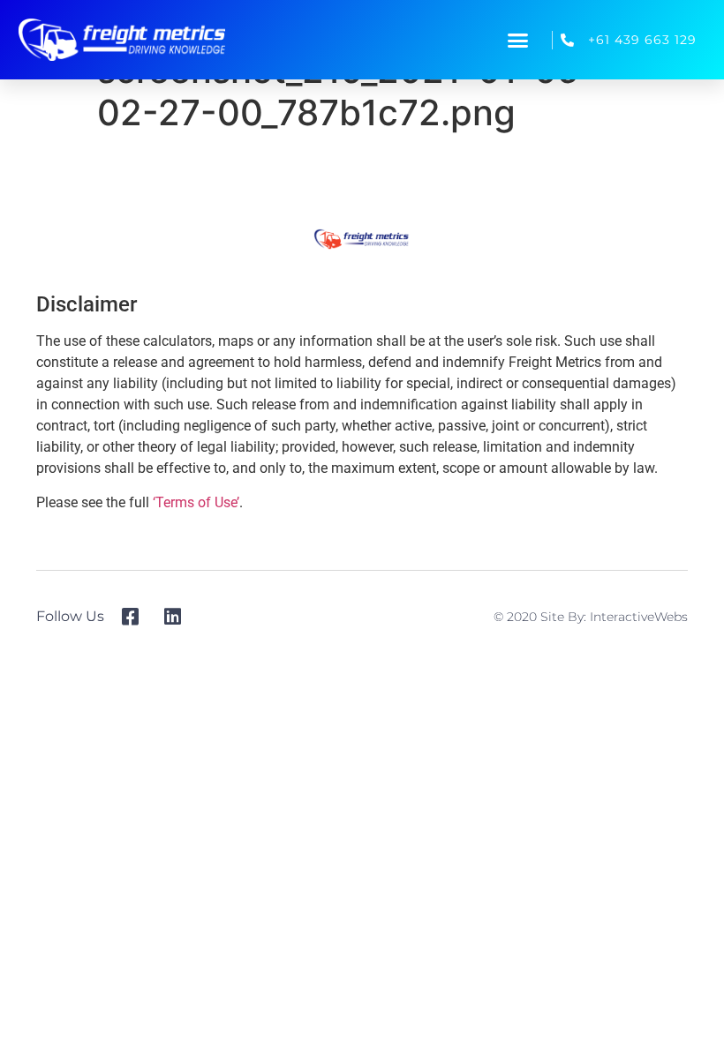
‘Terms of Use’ (196, 502)
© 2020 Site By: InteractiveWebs (591, 617)
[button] (518, 39)
